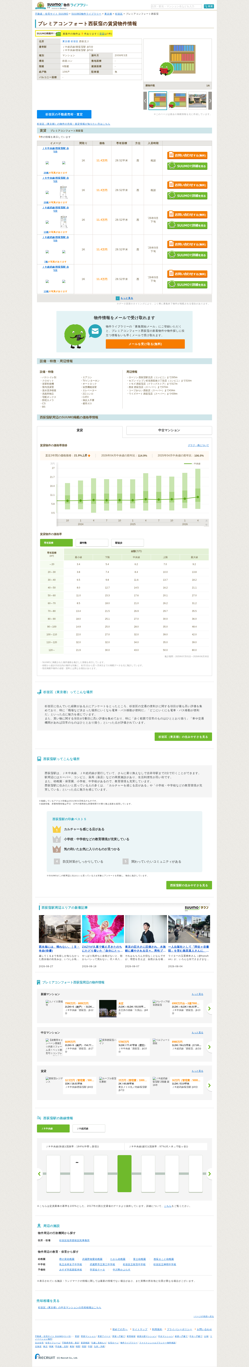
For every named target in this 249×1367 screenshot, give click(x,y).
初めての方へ (120, 1329)
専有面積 (48, 542)
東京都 (108, 13)
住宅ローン (113, 1343)
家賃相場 (131, 1336)
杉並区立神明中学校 (164, 1264)
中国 (90, 1346)
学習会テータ (97, 1269)
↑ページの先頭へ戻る (204, 1316)
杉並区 (119, 13)
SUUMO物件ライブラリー (86, 13)
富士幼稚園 (139, 1259)
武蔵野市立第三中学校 (102, 1264)
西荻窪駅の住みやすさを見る (189, 885)
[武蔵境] (196, 1173)
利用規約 (157, 1329)
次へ (209, 1174)
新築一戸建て (181, 1336)
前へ (40, 1174)
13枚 (46, 232)
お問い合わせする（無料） (187, 155)
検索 (210, 6)
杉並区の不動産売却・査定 (64, 114)
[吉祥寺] (148, 1173)
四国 (84, 1346)
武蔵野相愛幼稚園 (92, 1259)
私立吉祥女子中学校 (70, 1264)
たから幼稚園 (117, 1259)
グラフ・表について (198, 445)
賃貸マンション (88, 1336)
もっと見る (197, 994)
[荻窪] (101, 1173)
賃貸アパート (104, 1336)
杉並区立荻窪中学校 (134, 1264)
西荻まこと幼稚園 (164, 1259)
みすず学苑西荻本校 (70, 1269)
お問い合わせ (204, 1329)
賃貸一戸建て (118, 1336)
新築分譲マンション (146, 1336)
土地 (206, 1336)
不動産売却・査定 (70, 1343)
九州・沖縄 (99, 1346)
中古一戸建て (195, 1336)
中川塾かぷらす (122, 1269)
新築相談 (85, 1343)
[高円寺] (53, 1173)
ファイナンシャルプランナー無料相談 (157, 1343)
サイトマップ (139, 1329)
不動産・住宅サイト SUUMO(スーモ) (53, 1336)
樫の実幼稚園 (67, 1259)
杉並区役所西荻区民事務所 (74, 1240)
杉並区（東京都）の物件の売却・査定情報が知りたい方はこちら (73, 124)
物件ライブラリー (129, 1343)
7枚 (46, 261)
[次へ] (209, 1008)
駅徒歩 (118, 542)
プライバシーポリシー (179, 1329)
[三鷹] (172, 1173)
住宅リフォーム (52, 1343)
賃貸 (101, 33)
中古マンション (165, 1336)
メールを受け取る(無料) (145, 344)
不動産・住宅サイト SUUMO (51, 13)
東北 (45, 1346)
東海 (72, 1346)
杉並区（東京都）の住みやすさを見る (183, 736)
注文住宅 (39, 1343)
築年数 (83, 542)
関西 (78, 1346)
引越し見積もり (98, 1343)
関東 (51, 1346)
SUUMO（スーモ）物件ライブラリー (61, 5)
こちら (168, 1206)
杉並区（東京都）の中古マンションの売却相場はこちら (69, 1307)
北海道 (38, 1346)
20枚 (46, 173)
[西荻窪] (124, 1173)
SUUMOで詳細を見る (187, 166)
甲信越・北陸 (61, 1346)
